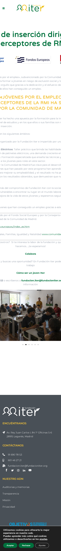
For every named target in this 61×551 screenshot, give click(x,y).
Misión (6, 500)
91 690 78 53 (15, 454)
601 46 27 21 (15, 460)
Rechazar (26, 545)
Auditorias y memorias (16, 487)
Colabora (30, 253)
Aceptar (10, 545)
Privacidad (9, 506)
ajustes (43, 539)
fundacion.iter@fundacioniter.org (27, 465)
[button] (22, 344)
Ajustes (42, 545)
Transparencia (11, 493)
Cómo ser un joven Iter (30, 272)
